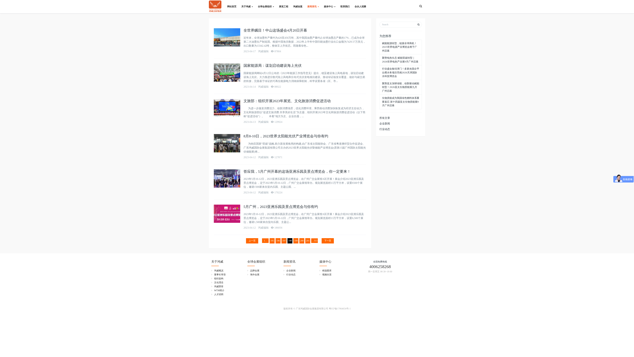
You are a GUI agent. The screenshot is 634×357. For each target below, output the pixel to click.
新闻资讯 (289, 261)
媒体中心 (325, 261)
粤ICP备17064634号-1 (340, 308)
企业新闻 (384, 123)
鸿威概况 (218, 270)
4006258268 (380, 266)
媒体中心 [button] (329, 6)
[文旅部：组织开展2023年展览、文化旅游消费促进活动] (227, 108)
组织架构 (218, 278)
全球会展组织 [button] (265, 6)
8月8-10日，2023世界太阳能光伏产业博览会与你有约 (286, 136)
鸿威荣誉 (218, 286)
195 (272, 240)
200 (302, 240)
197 (284, 240)
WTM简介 (219, 290)
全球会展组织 (256, 261)
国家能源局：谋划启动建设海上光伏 (273, 65)
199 (296, 240)
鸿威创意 (297, 6)
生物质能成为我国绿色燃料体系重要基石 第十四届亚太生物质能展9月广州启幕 (400, 102)
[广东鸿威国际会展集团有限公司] (215, 5)
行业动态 (384, 129)
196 (278, 240)
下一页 (327, 240)
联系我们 (345, 6)
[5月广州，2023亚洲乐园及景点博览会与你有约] (227, 214)
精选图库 (327, 270)
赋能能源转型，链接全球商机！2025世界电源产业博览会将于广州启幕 (399, 47)
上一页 (252, 240)
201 (308, 240)
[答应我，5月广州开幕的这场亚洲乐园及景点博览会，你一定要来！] (227, 178)
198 (290, 240)
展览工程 (283, 6)
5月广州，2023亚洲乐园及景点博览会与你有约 (281, 207)
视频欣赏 (327, 274)
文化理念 (218, 282)
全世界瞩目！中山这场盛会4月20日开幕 (275, 30)
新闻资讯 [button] (312, 6)
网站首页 (231, 6)
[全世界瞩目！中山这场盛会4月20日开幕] (227, 37)
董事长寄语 (220, 274)
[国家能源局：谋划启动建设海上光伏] (227, 72)
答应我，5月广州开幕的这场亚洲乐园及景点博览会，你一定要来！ (297, 171)
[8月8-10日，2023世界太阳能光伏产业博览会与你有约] (227, 143)
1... (265, 240)
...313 (314, 240)
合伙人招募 (360, 6)
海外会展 (254, 274)
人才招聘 (218, 294)
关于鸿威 (217, 261)
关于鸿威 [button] (246, 6)
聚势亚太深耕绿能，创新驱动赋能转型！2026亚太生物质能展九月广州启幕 (400, 87)
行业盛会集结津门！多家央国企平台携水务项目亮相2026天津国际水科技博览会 (400, 72)
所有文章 (384, 118)
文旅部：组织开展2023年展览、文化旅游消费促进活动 (287, 101)
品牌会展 (254, 270)
